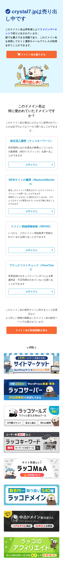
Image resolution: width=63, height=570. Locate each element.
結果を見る (31, 164)
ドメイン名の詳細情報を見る (31, 330)
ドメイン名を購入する (33, 54)
